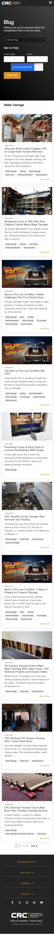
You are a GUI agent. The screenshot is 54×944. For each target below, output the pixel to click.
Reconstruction (41, 175)
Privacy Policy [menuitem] (36, 921)
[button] (50, 2)
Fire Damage (41, 320)
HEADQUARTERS (25, 862)
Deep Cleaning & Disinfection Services (20, 834)
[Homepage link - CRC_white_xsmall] (27, 917)
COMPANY (26, 884)
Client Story (10, 175)
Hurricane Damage (12, 543)
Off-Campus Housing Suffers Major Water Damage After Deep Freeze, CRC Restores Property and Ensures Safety (26, 669)
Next (33, 846)
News (22, 317)
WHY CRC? (25, 873)
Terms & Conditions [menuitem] (19, 921)
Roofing (23, 171)
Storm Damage (34, 171)
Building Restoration (25, 175)
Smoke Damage (11, 324)
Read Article (45, 179)
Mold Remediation (12, 320)
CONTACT (26, 894)
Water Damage (11, 171)
